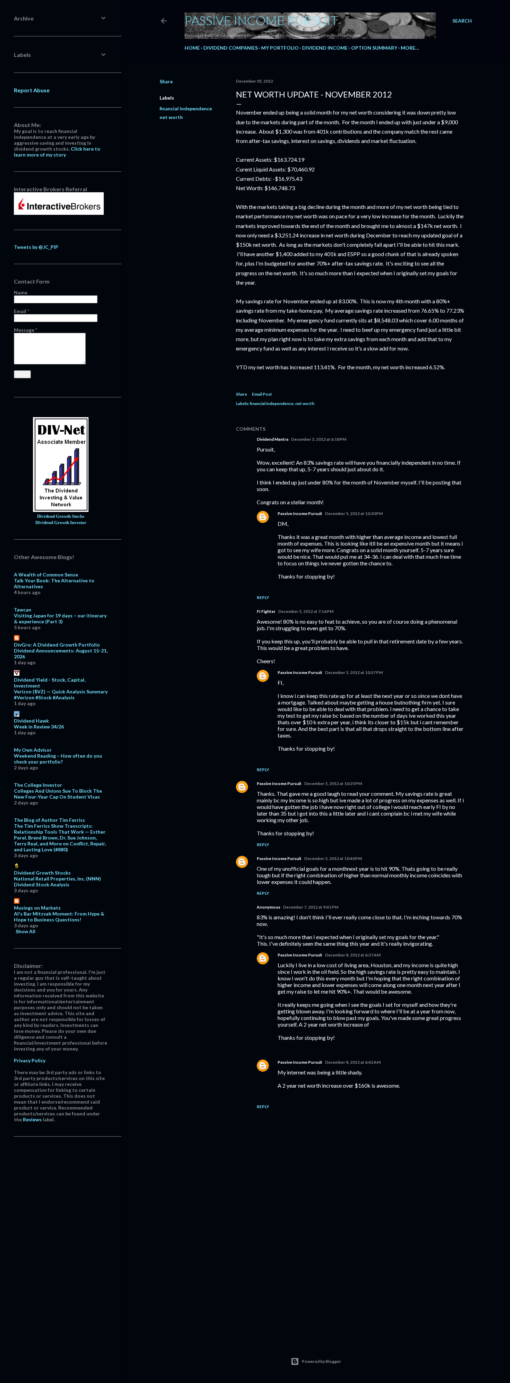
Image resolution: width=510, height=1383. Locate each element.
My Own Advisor (33, 750)
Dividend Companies (230, 48)
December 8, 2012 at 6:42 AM (353, 1062)
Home (192, 48)
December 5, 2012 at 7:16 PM (305, 611)
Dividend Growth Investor (60, 522)
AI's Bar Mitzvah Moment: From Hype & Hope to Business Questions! (59, 916)
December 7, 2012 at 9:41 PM (310, 907)
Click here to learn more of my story (57, 152)
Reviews (32, 1119)
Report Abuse (32, 90)
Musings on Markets (37, 908)
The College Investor (38, 785)
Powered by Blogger (321, 1361)
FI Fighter (266, 611)
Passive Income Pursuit (261, 20)
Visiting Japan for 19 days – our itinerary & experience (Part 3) (60, 618)
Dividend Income (325, 48)
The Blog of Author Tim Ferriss (49, 820)
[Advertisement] (350, 1274)
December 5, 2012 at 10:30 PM (354, 513)
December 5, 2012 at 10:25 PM (333, 783)
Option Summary (374, 48)
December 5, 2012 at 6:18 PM (318, 439)
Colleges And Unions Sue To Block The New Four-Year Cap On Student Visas (58, 794)
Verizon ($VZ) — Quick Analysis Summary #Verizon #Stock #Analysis (61, 694)
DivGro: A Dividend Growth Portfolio (57, 645)
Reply (263, 597)
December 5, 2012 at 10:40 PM (333, 858)
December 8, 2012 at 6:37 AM (353, 955)
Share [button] (166, 81)
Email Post (262, 394)
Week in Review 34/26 (39, 727)
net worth (171, 117)
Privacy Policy (29, 1060)
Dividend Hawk (31, 721)
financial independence (186, 108)
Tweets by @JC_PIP (36, 247)
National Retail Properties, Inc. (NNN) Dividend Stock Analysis (57, 881)
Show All (25, 931)
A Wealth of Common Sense (46, 574)
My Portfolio (280, 48)
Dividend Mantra (272, 439)
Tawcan (22, 610)
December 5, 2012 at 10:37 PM (354, 672)
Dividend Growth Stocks (60, 516)
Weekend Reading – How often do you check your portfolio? (58, 759)
